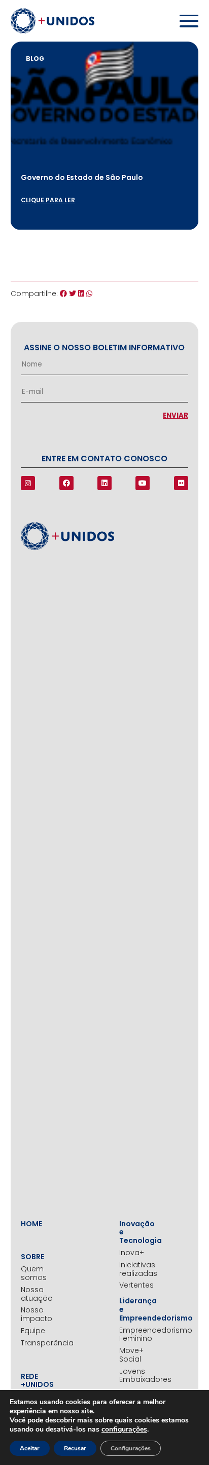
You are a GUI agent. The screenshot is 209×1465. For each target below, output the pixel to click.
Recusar (75, 1448)
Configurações (131, 1448)
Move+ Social (131, 1355)
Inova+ (131, 1253)
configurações (124, 1429)
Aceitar (30, 1448)
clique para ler (48, 200)
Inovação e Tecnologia (133, 1232)
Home (31, 1224)
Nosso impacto (35, 1314)
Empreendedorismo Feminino (133, 1334)
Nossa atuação (35, 1294)
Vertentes (133, 1285)
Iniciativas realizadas (133, 1269)
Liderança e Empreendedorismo (133, 1309)
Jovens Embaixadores (133, 1375)
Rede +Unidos (35, 1380)
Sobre (32, 1257)
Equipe (33, 1331)
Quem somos (34, 1273)
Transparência (35, 1343)
